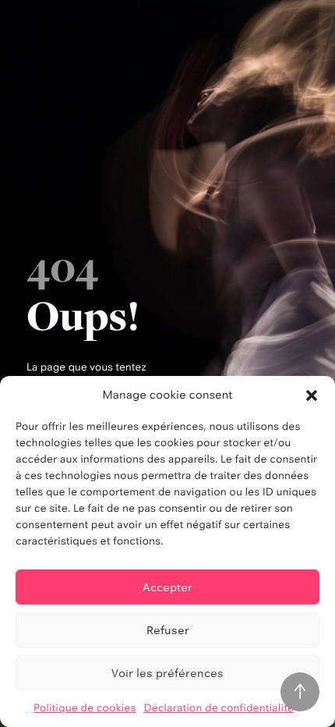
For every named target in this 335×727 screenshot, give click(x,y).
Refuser (167, 630)
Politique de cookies (85, 708)
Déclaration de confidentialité (218, 708)
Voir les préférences (167, 672)
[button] (311, 395)
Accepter (167, 587)
